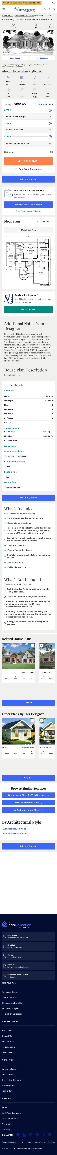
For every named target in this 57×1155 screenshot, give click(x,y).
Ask (36, 27)
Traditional (21, 456)
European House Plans (24, 16)
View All (27, 778)
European (9, 456)
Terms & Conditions (9, 1142)
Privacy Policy (26, 1142)
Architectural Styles (10, 1008)
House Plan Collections (12, 1014)
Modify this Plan (28, 309)
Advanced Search (10, 992)
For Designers (8, 1085)
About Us (6, 1107)
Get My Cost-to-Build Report (28, 204)
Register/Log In (8, 1047)
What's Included (9, 1069)
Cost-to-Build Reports (11, 1080)
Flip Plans (44, 221)
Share (51, 27)
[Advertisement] (28, 883)
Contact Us (7, 1036)
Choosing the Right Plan (12, 1003)
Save (13, 27)
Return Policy (8, 1041)
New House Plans (9, 997)
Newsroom (7, 1124)
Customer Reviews (10, 1118)
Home (4, 16)
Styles (10, 16)
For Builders (7, 1091)
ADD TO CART (28, 161)
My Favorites (7, 1052)
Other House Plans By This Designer (27, 795)
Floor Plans (15, 58)
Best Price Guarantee (11, 1113)
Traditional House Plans (15, 833)
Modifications (8, 1074)
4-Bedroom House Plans (27, 810)
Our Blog (6, 1129)
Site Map (51, 1142)
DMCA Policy (40, 1142)
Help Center (7, 1030)
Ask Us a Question (28, 179)
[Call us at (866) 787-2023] (53, 3)
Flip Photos (43, 58)
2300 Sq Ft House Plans (27, 802)
